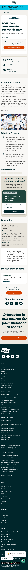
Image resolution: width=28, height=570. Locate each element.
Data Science (4, 380)
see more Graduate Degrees (9, 447)
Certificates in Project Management (10, 409)
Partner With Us (6, 486)
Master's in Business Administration (10, 435)
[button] (3, 356)
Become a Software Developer (9, 469)
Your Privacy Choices (7, 549)
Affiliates (3, 494)
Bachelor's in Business (7, 433)
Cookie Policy (5, 537)
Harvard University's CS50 (8, 398)
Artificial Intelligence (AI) (8, 369)
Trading (3, 371)
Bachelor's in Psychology (8, 428)
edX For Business (6, 491)
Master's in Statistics (6, 437)
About (3, 489)
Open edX (4, 496)
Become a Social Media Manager (10, 462)
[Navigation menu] (2, 2)
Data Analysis (5, 374)
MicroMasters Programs (7, 400)
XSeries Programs (6, 404)
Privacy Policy (5, 534)
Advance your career (14, 47)
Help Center (4, 518)
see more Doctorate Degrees (9, 449)
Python (3, 367)
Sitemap (3, 547)
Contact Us (4, 515)
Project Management (6, 385)
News (3, 504)
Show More (5, 37)
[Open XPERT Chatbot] (23, 560)
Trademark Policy (6, 542)
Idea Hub (4, 513)
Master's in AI (5, 439)
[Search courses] (25, 2)
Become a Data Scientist (7, 467)
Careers (3, 501)
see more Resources (6, 475)
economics (6, 12)
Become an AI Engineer (7, 471)
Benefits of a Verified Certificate (9, 455)
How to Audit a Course (7, 460)
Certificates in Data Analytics (9, 411)
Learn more (14, 9)
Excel (2, 378)
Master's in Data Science (8, 442)
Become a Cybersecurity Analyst (10, 465)
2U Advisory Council (7, 499)
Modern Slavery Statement (9, 544)
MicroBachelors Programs (8, 402)
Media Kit (4, 523)
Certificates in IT (5, 414)
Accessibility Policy (7, 539)
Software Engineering (7, 383)
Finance (3, 376)
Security (3, 520)
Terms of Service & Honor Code (10, 532)
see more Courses (6, 391)
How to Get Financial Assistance (10, 458)
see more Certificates (7, 417)
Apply (16, 558)
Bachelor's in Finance (7, 430)
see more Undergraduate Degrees (10, 445)
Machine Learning (6, 387)
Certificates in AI (5, 407)
